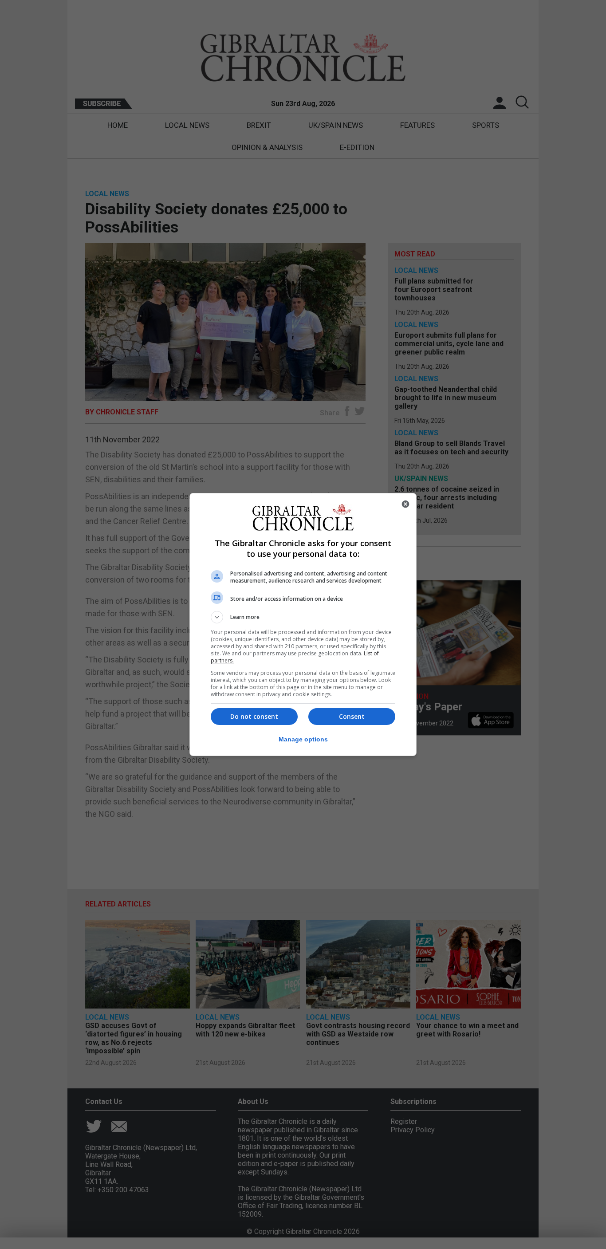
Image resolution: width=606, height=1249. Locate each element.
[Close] (405, 504)
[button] (303, 617)
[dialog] (303, 624)
